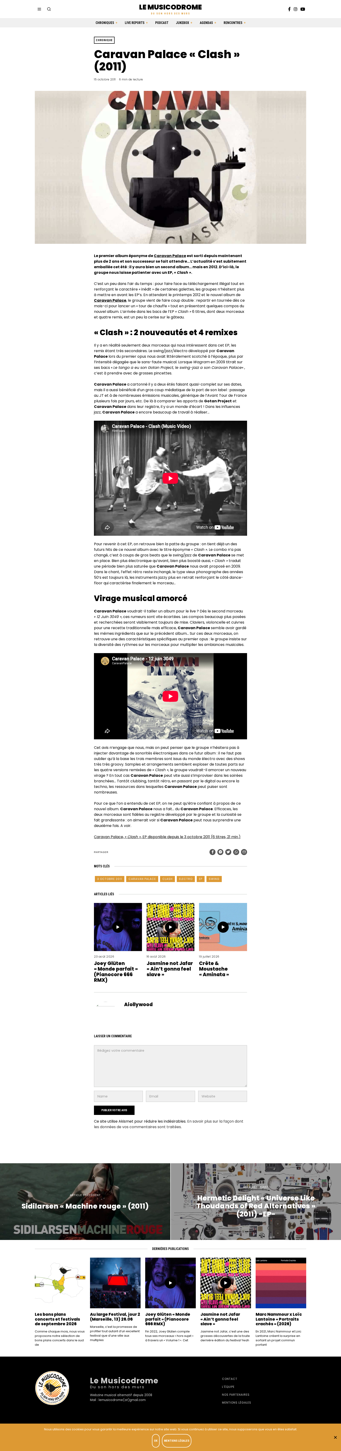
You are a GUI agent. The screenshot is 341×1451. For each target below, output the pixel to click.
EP (200, 879)
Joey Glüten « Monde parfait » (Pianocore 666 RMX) (116, 971)
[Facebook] (289, 9)
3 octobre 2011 (109, 879)
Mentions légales (236, 1403)
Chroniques (105, 23)
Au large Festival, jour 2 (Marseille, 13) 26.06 (115, 1317)
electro (186, 879)
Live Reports (135, 23)
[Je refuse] (335, 1437)
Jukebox (182, 23)
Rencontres (233, 23)
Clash (167, 879)
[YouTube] (302, 9)
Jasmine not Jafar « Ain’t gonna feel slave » (170, 969)
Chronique (104, 40)
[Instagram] (296, 9)
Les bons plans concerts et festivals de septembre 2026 (57, 1319)
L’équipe (228, 1387)
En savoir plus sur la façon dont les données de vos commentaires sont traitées (168, 1124)
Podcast (161, 23)
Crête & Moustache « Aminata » (214, 969)
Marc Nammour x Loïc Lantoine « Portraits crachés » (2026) (279, 1319)
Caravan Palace (170, 255)
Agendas (206, 23)
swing (214, 879)
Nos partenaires (236, 1395)
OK (156, 1440)
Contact (229, 1379)
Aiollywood (138, 1004)
